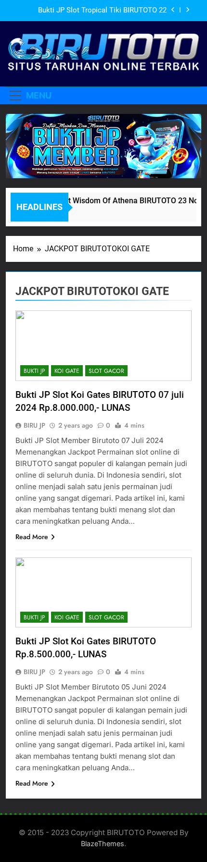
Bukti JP (34, 371)
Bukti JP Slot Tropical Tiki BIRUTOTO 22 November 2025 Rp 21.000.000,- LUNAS (102, 10)
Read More (31, 537)
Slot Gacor (106, 371)
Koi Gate (66, 371)
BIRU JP (34, 425)
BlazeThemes (102, 843)
